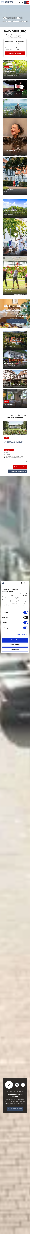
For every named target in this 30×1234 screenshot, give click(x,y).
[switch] (25, 617)
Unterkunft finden (15, 53)
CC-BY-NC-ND (24, 434)
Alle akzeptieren (15, 639)
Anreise (7, 44)
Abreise (18, 44)
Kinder (18, 49)
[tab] (9, 1084)
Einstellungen (21, 634)
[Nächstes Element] (17, 462)
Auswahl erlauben (15, 644)
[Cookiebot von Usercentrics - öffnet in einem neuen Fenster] (21, 583)
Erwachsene (8, 49)
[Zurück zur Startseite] (7, 2)
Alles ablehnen (15, 649)
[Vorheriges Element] (13, 462)
